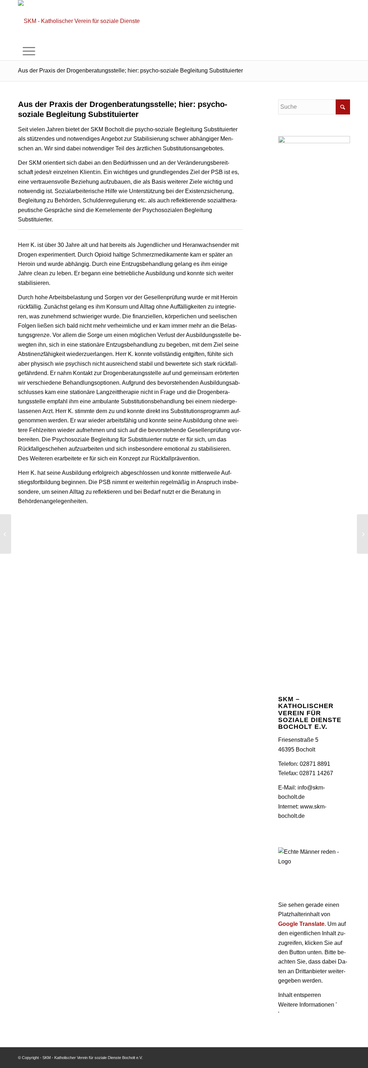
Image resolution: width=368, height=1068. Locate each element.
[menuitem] (29, 51)
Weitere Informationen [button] (306, 1005)
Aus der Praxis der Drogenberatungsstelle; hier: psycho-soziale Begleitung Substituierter (130, 70)
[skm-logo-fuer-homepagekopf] (81, 21)
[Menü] (29, 51)
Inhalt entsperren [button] (299, 995)
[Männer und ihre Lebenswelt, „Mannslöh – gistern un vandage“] (5, 534)
